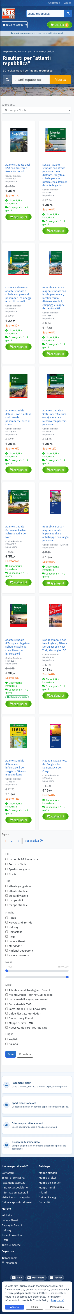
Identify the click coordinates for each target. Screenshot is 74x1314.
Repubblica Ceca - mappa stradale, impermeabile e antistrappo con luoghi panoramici (55, 533)
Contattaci (8, 1173)
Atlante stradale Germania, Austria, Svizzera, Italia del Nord (16, 532)
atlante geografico (20, 886)
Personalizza (57, 1307)
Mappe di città (47, 1177)
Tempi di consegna (13, 1177)
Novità (13, 874)
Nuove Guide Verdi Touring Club (28, 1027)
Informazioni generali (15, 1192)
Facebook (10, 1258)
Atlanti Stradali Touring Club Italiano (31, 994)
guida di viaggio (18, 895)
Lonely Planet (17, 941)
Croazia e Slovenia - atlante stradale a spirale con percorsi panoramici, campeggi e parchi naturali (18, 294)
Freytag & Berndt (12, 1225)
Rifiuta (34, 1307)
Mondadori (15, 946)
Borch (12, 918)
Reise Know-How (12, 1235)
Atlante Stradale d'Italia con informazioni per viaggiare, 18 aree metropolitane (15, 767)
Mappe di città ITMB (21, 1023)
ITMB (12, 936)
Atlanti (43, 1192)
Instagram (10, 1262)
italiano (13, 1044)
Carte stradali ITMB (20, 1004)
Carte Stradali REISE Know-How (27, 1009)
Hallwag (13, 927)
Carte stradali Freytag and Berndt (28, 999)
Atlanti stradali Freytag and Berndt (29, 990)
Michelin (7, 1215)
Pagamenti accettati (14, 1182)
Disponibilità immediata (23, 859)
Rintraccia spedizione (15, 1187)
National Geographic (21, 950)
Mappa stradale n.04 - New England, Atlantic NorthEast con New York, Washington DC (55, 645)
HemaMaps (15, 932)
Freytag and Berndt (20, 922)
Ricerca (60, 80)
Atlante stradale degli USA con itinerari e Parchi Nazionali (18, 168)
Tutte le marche (11, 1245)
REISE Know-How (19, 955)
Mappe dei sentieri (50, 1182)
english (13, 1039)
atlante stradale (18, 891)
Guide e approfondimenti (17, 1202)
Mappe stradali (48, 1173)
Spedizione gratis (19, 869)
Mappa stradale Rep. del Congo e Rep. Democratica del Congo (54, 766)
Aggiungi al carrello (20, 217)
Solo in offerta (17, 864)
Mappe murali (47, 1187)
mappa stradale (18, 905)
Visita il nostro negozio (16, 1197)
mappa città (16, 900)
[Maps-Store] (9, 13)
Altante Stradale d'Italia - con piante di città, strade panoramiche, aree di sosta (18, 417)
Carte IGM (44, 1202)
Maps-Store (9, 51)
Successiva (32, 841)
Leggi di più (57, 1300)
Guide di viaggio (48, 1197)
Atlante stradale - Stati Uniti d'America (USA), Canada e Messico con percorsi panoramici (54, 417)
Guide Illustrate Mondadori (25, 1013)
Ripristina (25, 1054)
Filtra (11, 1054)
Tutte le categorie (16, 24)
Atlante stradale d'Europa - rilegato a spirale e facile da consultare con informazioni (17, 646)
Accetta (14, 1307)
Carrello (60, 24)
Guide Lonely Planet (21, 1018)
